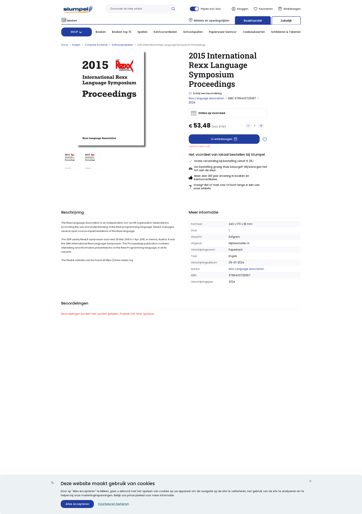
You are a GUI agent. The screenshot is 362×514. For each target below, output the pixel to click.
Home (64, 44)
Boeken (101, 32)
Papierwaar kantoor (223, 32)
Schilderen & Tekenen (286, 32)
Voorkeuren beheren (113, 504)
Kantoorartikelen (165, 32)
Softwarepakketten (122, 44)
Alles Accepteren (77, 504)
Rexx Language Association (206, 98)
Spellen (142, 32)
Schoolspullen (193, 32)
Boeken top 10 (121, 32)
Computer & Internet (96, 44)
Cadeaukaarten (254, 32)
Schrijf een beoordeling (207, 93)
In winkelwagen (221, 139)
